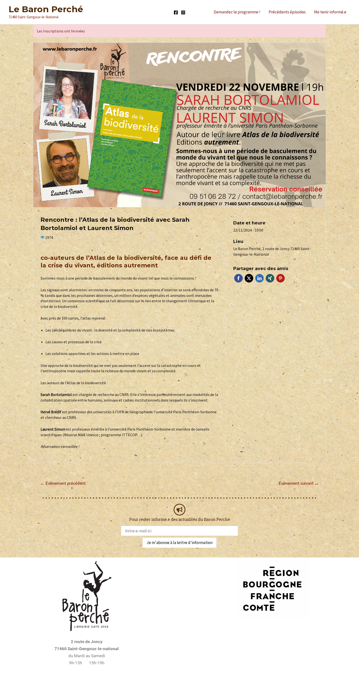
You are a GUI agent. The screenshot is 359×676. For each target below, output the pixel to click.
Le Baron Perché (46, 9)
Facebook (238, 278)
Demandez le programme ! (237, 12)
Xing (270, 278)
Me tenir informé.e (330, 12)
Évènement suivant (299, 483)
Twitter (249, 278)
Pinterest (280, 278)
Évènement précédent (63, 483)
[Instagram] (183, 12)
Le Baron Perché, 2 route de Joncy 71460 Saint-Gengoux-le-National (272, 251)
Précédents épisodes (287, 12)
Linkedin (259, 278)
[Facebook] (176, 12)
